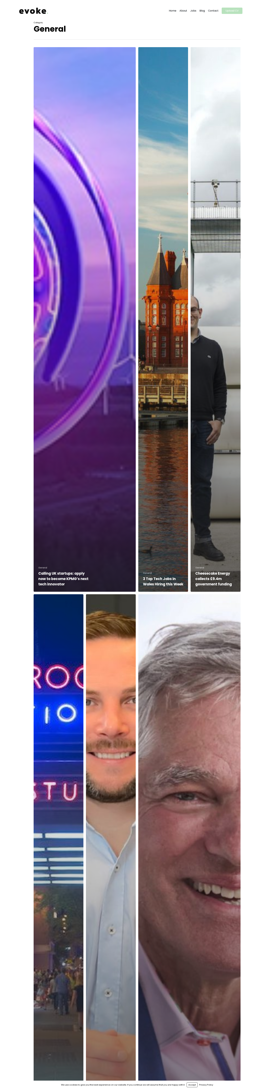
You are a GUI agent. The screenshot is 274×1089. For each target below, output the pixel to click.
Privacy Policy (206, 1084)
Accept (192, 1084)
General (42, 567)
